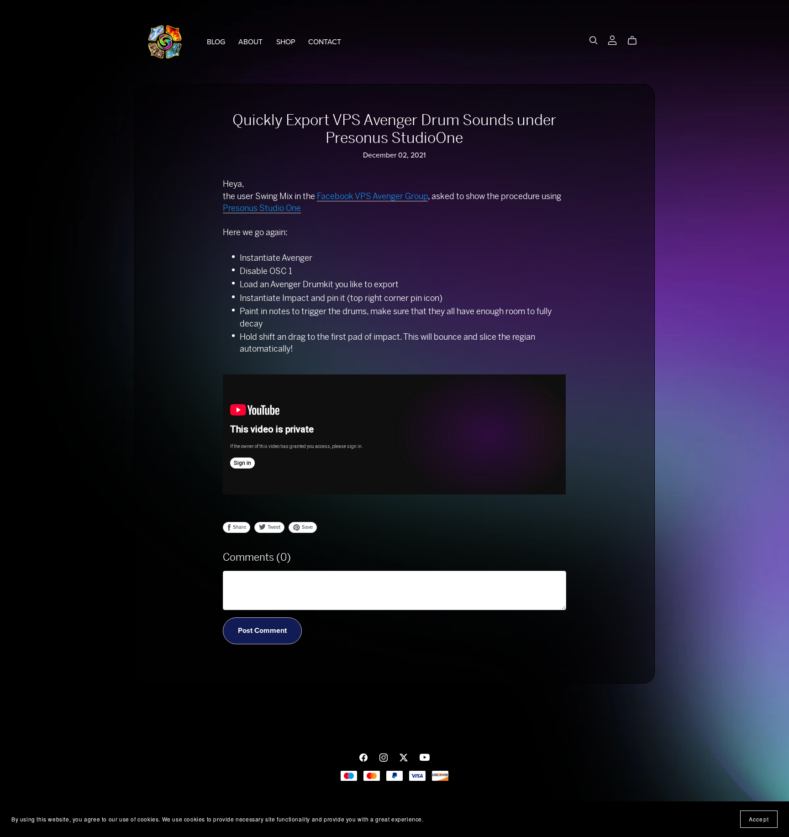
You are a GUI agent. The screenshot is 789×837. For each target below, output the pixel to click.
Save (306, 527)
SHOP (285, 41)
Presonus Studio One (262, 208)
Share (238, 527)
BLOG (216, 41)
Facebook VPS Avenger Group (372, 196)
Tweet (273, 527)
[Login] (612, 40)
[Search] (593, 40)
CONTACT (324, 41)
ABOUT (250, 41)
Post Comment (262, 630)
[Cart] (636, 40)
